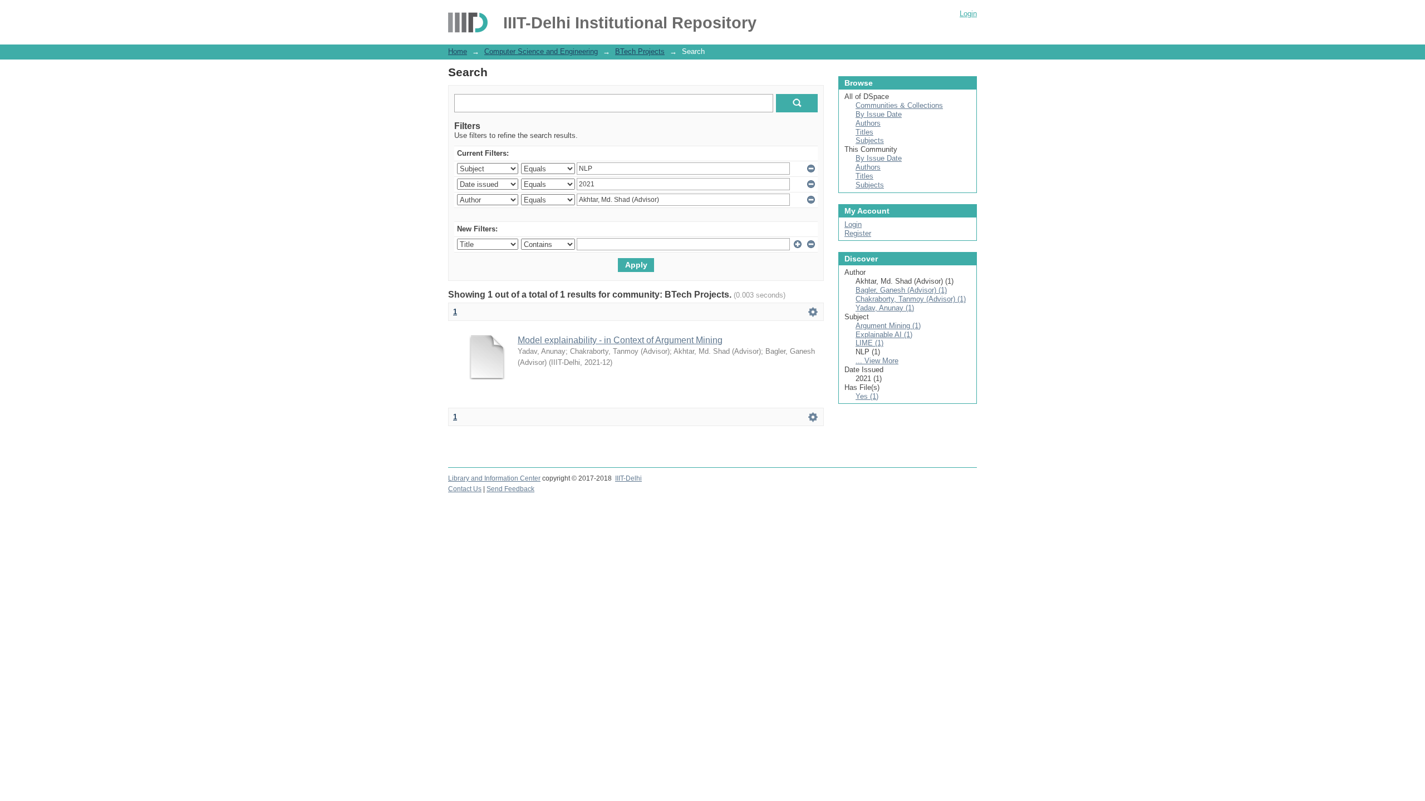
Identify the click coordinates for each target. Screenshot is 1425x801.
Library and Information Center (494, 478)
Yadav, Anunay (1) (885, 308)
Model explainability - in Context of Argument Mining (620, 340)
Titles (864, 132)
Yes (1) (867, 396)
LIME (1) (869, 343)
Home (457, 51)
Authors (868, 123)
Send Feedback (510, 489)
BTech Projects (640, 51)
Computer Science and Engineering (541, 51)
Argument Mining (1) (888, 326)
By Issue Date (879, 114)
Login (968, 13)
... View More (877, 361)
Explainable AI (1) (884, 334)
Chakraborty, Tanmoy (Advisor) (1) (911, 299)
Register (857, 233)
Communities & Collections (899, 105)
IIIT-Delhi (628, 478)
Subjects (870, 140)
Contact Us (464, 489)
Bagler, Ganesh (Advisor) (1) (901, 290)
